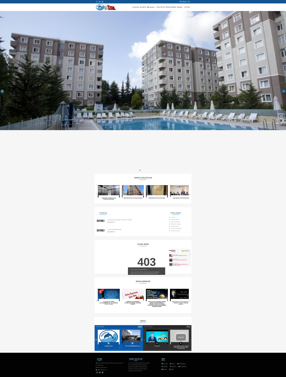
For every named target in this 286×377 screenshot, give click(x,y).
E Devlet (172, 217)
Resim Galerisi (183, 366)
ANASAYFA (136, 7)
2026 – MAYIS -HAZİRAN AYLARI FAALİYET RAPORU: (139, 363)
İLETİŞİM (187, 7)
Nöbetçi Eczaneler (175, 230)
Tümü (140, 326)
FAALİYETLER (161, 7)
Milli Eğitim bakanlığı (175, 224)
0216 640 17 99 (100, 365)
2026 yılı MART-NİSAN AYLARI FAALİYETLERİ (137, 364)
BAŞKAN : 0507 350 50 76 (102, 367)
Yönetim (172, 363)
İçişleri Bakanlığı (174, 226)
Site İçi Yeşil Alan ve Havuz (132, 346)
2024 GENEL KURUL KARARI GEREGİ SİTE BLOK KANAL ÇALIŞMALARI (157, 347)
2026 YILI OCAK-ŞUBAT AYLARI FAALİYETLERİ (137, 366)
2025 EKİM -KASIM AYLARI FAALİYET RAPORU (137, 368)
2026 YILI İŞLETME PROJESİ (114, 229)
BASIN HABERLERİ (171, 7)
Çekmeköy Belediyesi (176, 228)
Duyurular (173, 366)
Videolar (164, 369)
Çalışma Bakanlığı (175, 221)
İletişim (171, 369)
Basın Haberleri (182, 363)
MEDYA (180, 7)
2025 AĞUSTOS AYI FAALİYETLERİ (135, 370)
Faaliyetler (165, 366)
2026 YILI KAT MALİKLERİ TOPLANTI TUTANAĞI (119, 219)
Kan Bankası (184, 1)
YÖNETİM (144, 7)
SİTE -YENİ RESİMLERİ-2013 (108, 346)
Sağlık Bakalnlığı (174, 219)
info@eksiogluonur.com (102, 369)
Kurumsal (165, 363)
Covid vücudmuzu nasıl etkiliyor (181, 346)
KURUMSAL (152, 7)
